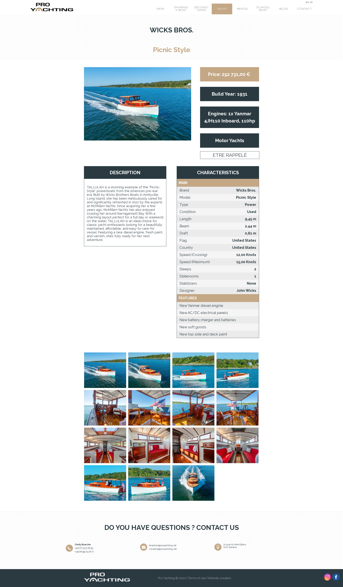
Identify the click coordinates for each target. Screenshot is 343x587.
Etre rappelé (230, 155)
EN (307, 2)
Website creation (219, 578)
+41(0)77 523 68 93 (84, 548)
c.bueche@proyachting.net (163, 549)
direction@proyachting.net (162, 545)
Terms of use (197, 578)
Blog (283, 9)
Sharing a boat (181, 8)
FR (311, 2)
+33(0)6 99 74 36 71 (84, 551)
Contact (304, 9)
